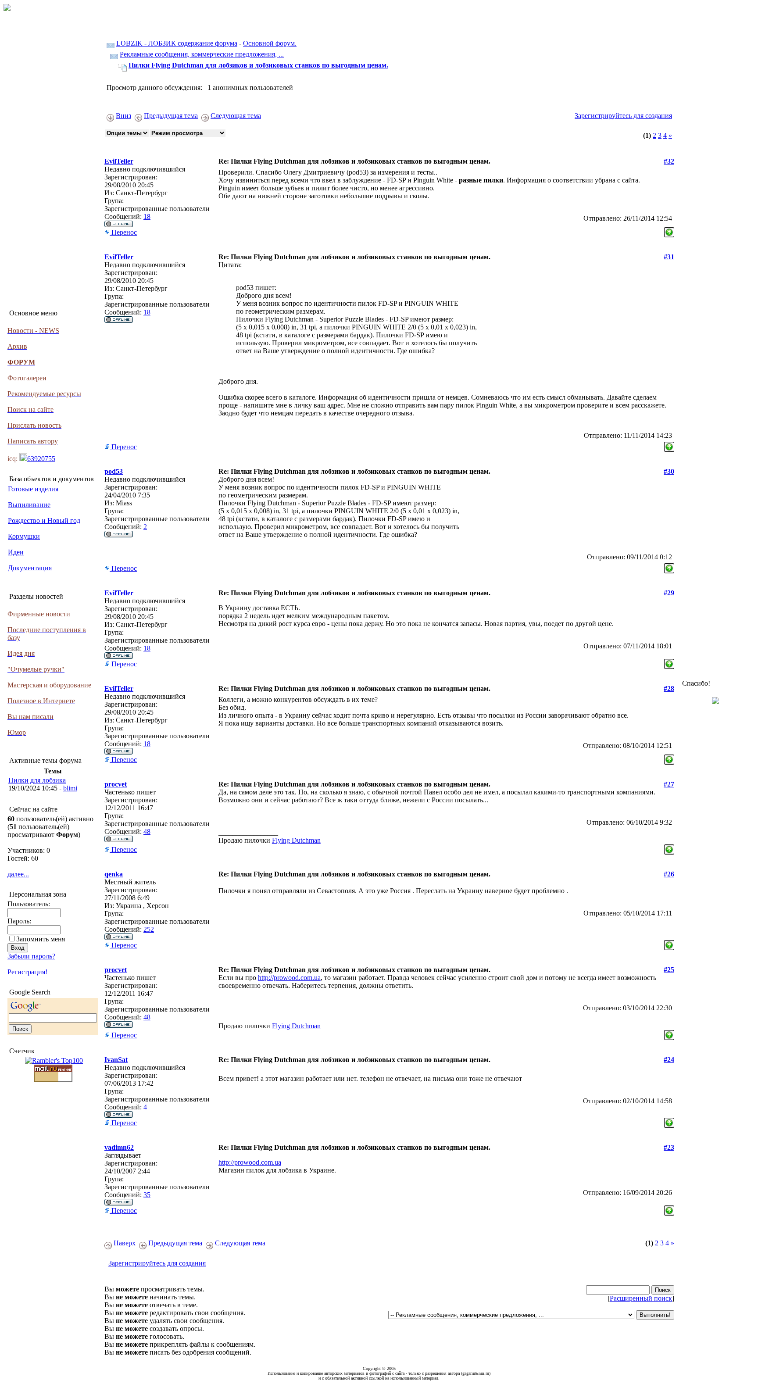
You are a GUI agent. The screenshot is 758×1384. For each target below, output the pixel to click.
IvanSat (116, 1059)
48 (146, 831)
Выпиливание (29, 504)
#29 (669, 593)
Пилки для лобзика (37, 780)
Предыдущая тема (171, 115)
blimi (70, 788)
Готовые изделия (33, 489)
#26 (669, 874)
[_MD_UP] (669, 230)
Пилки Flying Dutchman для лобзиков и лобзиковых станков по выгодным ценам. (258, 65)
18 (146, 216)
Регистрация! (27, 972)
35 (146, 1194)
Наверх (125, 1243)
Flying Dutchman (296, 840)
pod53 (113, 471)
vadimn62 (119, 1147)
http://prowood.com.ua (289, 977)
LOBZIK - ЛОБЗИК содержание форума (176, 43)
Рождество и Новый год (44, 520)
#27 (669, 784)
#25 (669, 969)
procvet (115, 784)
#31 (669, 257)
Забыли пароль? (31, 956)
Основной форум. (270, 43)
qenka (113, 874)
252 (148, 929)
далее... (18, 874)
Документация (30, 568)
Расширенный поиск (641, 1298)
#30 (669, 471)
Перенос (123, 232)
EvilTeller (118, 161)
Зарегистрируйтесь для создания (623, 115)
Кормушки (24, 536)
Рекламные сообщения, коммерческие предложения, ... (202, 54)
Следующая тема (236, 115)
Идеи (16, 552)
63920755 (41, 458)
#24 (669, 1059)
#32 (669, 161)
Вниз (123, 115)
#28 (669, 688)
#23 (669, 1147)
